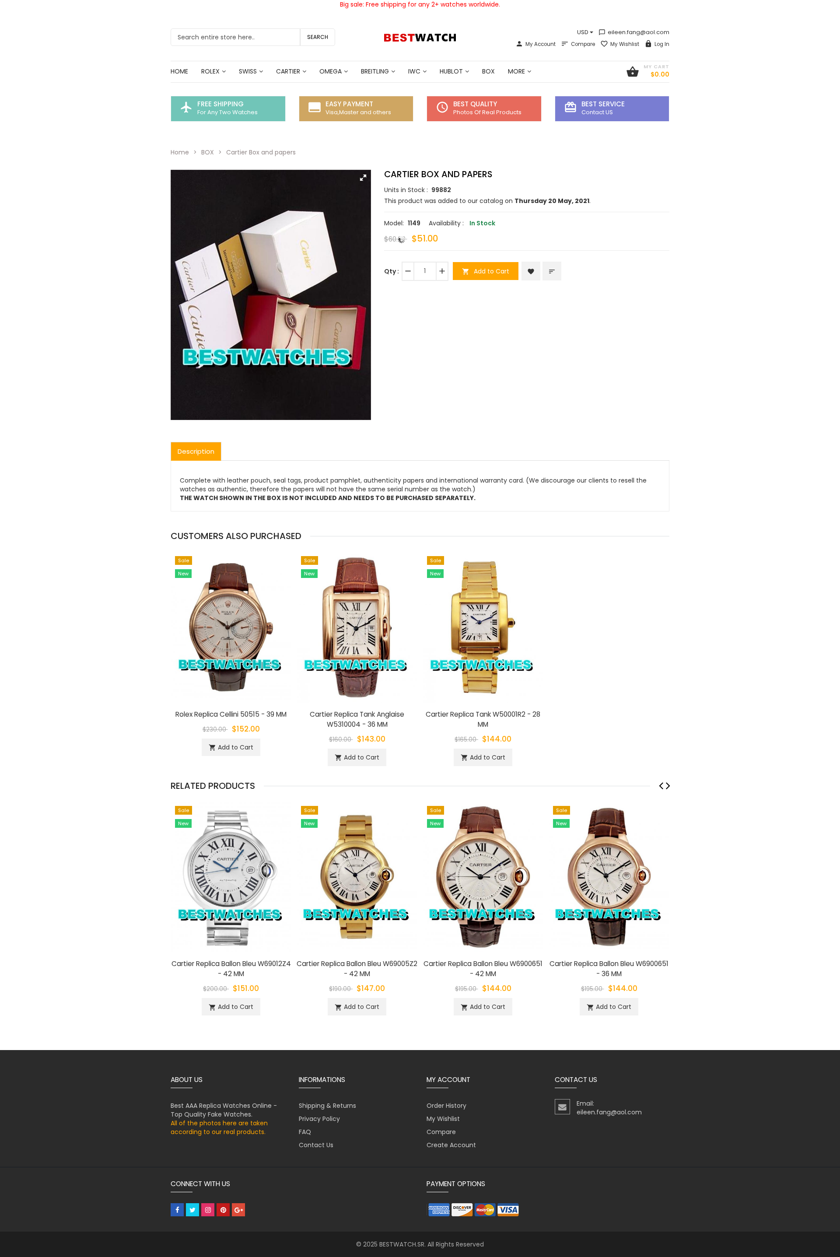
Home (180, 152)
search (317, 37)
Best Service (603, 104)
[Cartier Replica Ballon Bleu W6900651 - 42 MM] (483, 876)
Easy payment (349, 104)
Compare (583, 44)
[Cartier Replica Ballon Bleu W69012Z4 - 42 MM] (231, 876)
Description (196, 451)
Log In (661, 44)
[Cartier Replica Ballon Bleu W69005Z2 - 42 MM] (357, 876)
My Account (540, 44)
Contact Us (316, 1145)
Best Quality (475, 104)
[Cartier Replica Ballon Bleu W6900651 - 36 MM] (609, 876)
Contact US (597, 112)
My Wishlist (624, 44)
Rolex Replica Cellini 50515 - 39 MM (231, 714)
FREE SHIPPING (220, 104)
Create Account (451, 1145)
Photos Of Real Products (487, 112)
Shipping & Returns (327, 1105)
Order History (446, 1105)
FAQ (305, 1131)
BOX (207, 152)
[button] (363, 178)
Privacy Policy (319, 1118)
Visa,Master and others (358, 112)
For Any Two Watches (227, 112)
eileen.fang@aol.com (633, 32)
